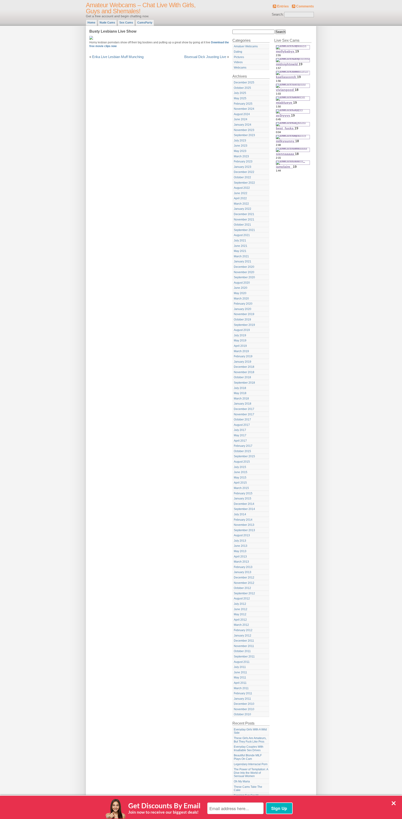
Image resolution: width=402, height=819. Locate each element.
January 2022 (242, 208)
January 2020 (242, 309)
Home (91, 22)
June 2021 (240, 246)
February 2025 (243, 103)
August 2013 (242, 535)
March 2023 (241, 156)
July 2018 (240, 388)
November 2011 (244, 646)
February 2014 (243, 519)
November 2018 (244, 372)
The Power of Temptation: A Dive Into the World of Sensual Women (251, 773)
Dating (238, 51)
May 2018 (240, 393)
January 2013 (242, 572)
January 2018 (242, 403)
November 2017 (244, 414)
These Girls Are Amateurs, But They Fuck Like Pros (250, 739)
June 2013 (240, 545)
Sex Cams (126, 22)
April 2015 (240, 482)
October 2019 (242, 319)
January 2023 (242, 167)
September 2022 (244, 182)
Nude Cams (107, 22)
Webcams (240, 67)
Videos (238, 62)
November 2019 (244, 314)
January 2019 (242, 361)
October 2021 (242, 224)
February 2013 (243, 567)
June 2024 (240, 119)
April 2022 (240, 198)
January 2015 (242, 498)
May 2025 (240, 98)
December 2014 (244, 504)
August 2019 (242, 330)
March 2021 (241, 256)
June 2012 (240, 609)
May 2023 (240, 151)
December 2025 (244, 82)
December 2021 (244, 214)
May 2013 (240, 551)
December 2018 (244, 366)
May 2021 (240, 251)
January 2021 (242, 261)
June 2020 (240, 287)
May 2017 (240, 435)
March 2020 (241, 298)
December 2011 (244, 640)
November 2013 (244, 524)
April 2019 (240, 346)
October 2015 (242, 451)
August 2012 (242, 598)
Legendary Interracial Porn (251, 764)
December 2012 (244, 577)
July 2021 (240, 240)
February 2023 (243, 161)
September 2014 (244, 509)
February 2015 (243, 493)
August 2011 (242, 662)
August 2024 (242, 114)
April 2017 (240, 440)
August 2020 (242, 282)
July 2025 (240, 93)
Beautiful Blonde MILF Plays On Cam (248, 757)
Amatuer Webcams (246, 46)
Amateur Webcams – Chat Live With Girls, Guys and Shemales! (141, 8)
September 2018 (244, 382)
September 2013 (244, 530)
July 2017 (240, 430)
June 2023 (240, 145)
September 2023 (244, 135)
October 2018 (242, 377)
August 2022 (242, 187)
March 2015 (241, 488)
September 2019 (244, 325)
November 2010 (244, 709)
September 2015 (244, 456)
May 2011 (240, 677)
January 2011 (242, 698)
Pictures (239, 57)
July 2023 (240, 140)
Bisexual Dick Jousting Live (205, 57)
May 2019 (240, 340)
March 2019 (241, 351)
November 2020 (244, 272)
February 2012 (243, 630)
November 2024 (244, 108)
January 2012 (242, 635)
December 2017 (244, 409)
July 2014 (240, 514)
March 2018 (241, 398)
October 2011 (242, 651)
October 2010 (242, 714)
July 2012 (240, 604)
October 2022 (242, 177)
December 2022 (244, 172)
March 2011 (241, 688)
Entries (283, 6)
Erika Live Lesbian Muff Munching (118, 57)
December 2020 (244, 266)
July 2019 (240, 335)
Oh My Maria (242, 781)
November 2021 (244, 219)
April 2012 (240, 619)
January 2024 (242, 124)
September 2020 (244, 277)
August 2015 (242, 461)
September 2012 (244, 593)
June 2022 (240, 193)
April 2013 (240, 556)
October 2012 (242, 588)
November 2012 (244, 583)
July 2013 (240, 540)
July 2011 (240, 667)
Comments (305, 6)
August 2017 (242, 425)
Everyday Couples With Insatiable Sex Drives (248, 748)
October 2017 (242, 419)
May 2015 (240, 477)
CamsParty (144, 22)
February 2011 (243, 693)
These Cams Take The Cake (248, 788)
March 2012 (241, 624)
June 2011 (240, 672)
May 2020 (240, 293)
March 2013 (241, 561)
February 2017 (243, 445)
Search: (278, 14)
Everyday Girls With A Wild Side (250, 731)
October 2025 (242, 87)
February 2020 (243, 303)
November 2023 (244, 130)
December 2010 (244, 703)
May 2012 (240, 614)
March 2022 (241, 203)
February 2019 (243, 356)
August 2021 (242, 235)
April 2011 (240, 683)
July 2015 (240, 467)
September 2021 (244, 230)
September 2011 (244, 656)
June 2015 (240, 472)
